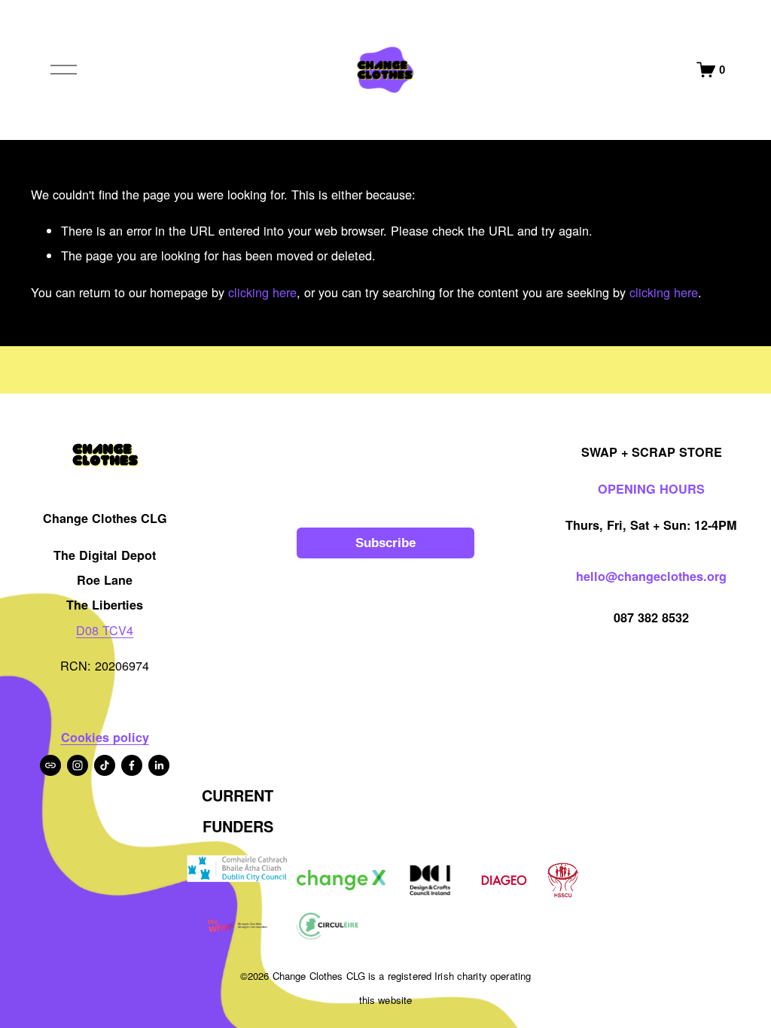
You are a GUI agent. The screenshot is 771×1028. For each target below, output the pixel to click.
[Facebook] (131, 765)
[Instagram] (77, 765)
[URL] (50, 765)
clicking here (262, 292)
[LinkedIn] (158, 765)
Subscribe (385, 542)
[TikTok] (104, 765)
